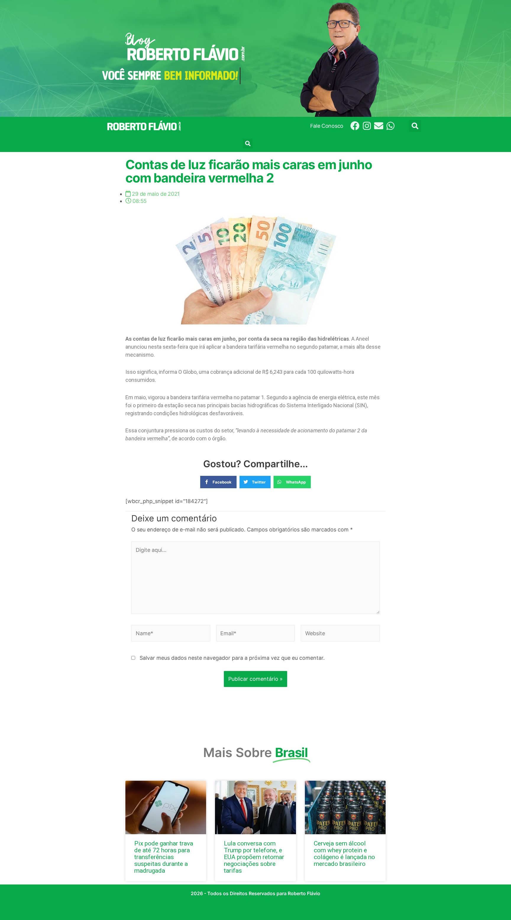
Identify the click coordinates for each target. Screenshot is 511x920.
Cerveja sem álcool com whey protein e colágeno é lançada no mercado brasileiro (344, 853)
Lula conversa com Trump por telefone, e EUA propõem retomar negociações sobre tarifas (254, 857)
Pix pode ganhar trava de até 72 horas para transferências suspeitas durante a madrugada (163, 857)
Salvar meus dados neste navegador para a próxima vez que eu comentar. (232, 658)
